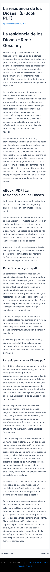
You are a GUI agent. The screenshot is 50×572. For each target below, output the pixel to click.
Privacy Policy (25, 566)
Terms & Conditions (37, 563)
